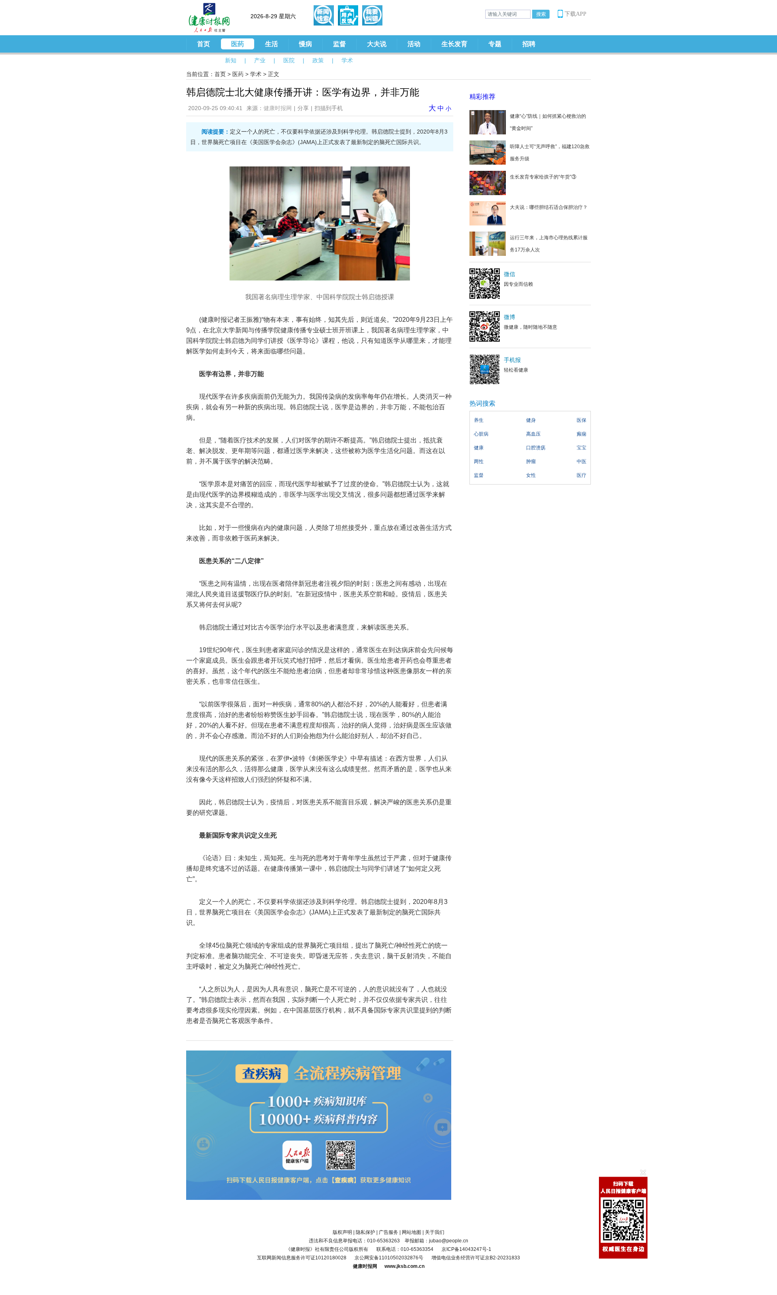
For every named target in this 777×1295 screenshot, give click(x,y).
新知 (230, 60)
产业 (259, 60)
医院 (289, 60)
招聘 (528, 43)
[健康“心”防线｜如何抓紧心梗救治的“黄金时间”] (487, 122)
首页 (203, 43)
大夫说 (376, 43)
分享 (303, 108)
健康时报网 (277, 108)
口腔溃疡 (536, 448)
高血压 (533, 434)
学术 (347, 60)
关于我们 (434, 1232)
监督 (339, 43)
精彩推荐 (482, 96)
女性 (531, 475)
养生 (479, 420)
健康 (479, 448)
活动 (414, 43)
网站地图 (411, 1232)
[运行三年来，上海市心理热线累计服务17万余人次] (487, 243)
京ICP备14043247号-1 (466, 1249)
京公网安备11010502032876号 (389, 1258)
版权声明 (342, 1232)
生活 (271, 43)
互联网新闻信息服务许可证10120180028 (301, 1258)
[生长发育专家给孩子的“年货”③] (487, 182)
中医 (581, 461)
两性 (479, 461)
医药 (237, 43)
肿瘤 (531, 461)
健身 (531, 420)
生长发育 (454, 43)
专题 (494, 43)
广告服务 (388, 1232)
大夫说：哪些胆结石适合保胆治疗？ (549, 207)
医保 (581, 420)
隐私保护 (365, 1232)
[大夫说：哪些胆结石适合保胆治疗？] (487, 213)
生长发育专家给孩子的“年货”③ (543, 177)
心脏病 (481, 434)
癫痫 (581, 434)
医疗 (581, 475)
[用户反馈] (348, 15)
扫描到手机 (328, 108)
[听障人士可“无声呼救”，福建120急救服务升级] (487, 152)
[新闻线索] (324, 15)
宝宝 (581, 448)
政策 (318, 60)
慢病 (305, 43)
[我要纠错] (372, 15)
